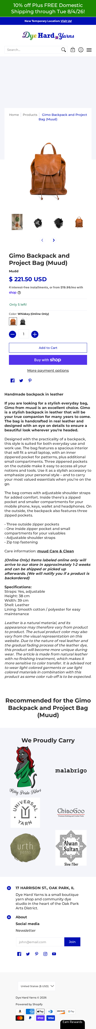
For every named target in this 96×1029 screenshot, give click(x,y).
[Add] (34, 334)
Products (30, 115)
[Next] (53, 240)
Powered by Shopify (29, 1004)
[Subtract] (12, 334)
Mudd (14, 271)
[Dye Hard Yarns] (48, 35)
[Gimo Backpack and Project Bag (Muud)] (17, 222)
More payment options (48, 370)
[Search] (63, 49)
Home (14, 115)
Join (72, 942)
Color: (29, 314)
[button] (73, 49)
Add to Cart (48, 348)
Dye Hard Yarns (26, 997)
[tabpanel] (48, 536)
